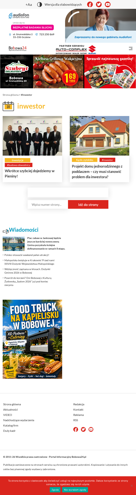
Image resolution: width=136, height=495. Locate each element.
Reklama (78, 414)
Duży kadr (9, 430)
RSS (75, 420)
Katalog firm (10, 425)
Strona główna (11, 94)
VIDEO (7, 414)
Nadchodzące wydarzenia (18, 420)
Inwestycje (17, 160)
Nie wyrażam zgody (75, 489)
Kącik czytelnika (84, 159)
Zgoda (55, 489)
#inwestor (107, 159)
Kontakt (78, 409)
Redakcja (78, 404)
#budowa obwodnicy (18, 165)
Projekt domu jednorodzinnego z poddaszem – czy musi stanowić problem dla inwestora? (97, 171)
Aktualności (10, 409)
